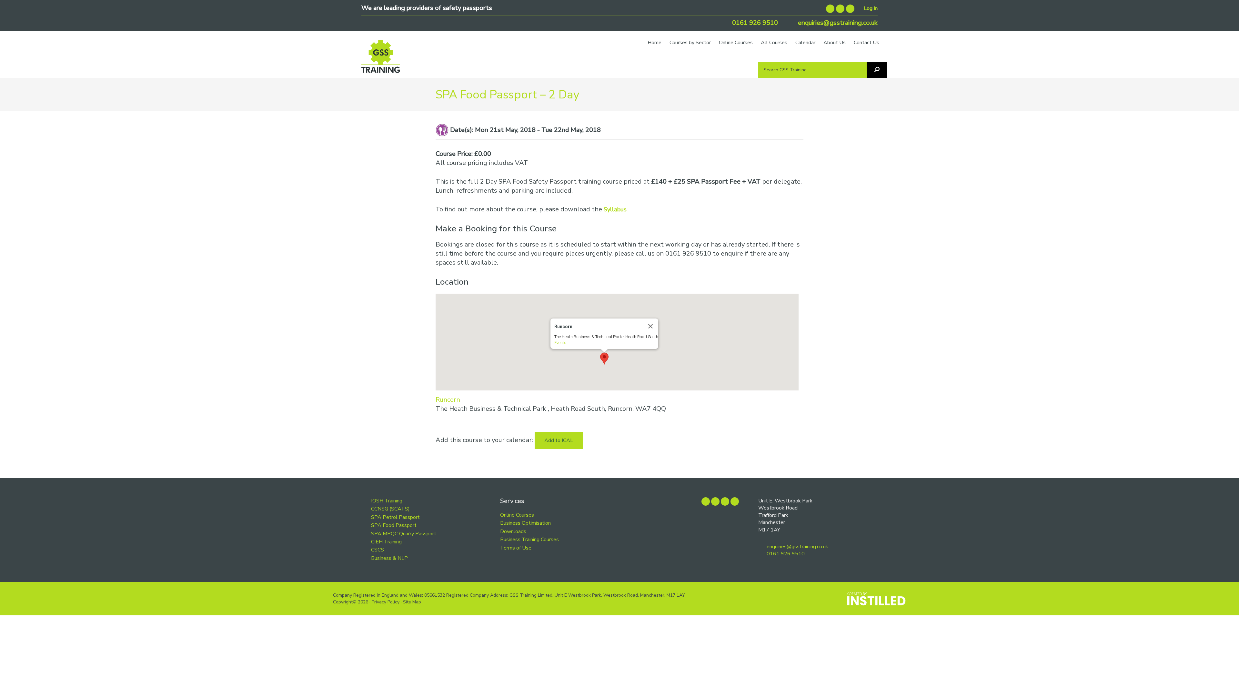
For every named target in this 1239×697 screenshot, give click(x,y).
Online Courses (517, 515)
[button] (604, 358)
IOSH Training (386, 500)
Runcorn (448, 399)
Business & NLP (389, 558)
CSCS (377, 549)
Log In (871, 8)
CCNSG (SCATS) (390, 508)
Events (560, 342)
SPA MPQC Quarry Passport (403, 533)
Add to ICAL (558, 440)
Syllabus (615, 209)
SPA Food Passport (394, 525)
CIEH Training (386, 541)
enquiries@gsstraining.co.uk (837, 22)
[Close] (650, 326)
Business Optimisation (525, 523)
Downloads (513, 531)
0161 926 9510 (754, 22)
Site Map (412, 602)
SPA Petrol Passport (395, 517)
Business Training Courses (529, 539)
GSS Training (380, 59)
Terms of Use (515, 547)
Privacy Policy (385, 602)
